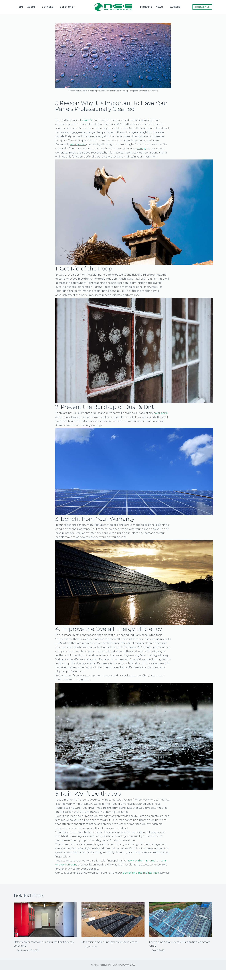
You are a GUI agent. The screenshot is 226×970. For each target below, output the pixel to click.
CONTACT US (202, 7)
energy (141, 148)
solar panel (161, 412)
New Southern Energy (141, 860)
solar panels (78, 144)
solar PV (87, 120)
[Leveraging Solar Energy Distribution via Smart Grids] (180, 919)
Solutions (66, 6)
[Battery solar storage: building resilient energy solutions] (45, 919)
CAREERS (175, 6)
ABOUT (31, 6)
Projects (146, 6)
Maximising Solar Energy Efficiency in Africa (109, 942)
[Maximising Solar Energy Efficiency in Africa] (113, 919)
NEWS (159, 6)
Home (20, 6)
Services (47, 6)
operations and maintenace (141, 872)
